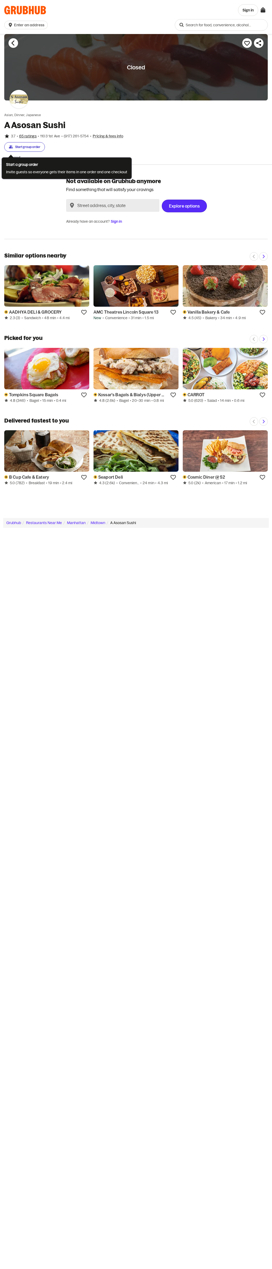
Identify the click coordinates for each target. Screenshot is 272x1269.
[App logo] (25, 10)
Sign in (116, 221)
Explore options (184, 206)
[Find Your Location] (72, 205)
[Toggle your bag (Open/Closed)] (263, 10)
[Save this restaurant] (247, 43)
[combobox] (221, 25)
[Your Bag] (263, 10)
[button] (27, 25)
